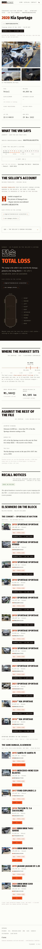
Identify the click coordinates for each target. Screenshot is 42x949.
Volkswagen (5, 933)
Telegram (32, 944)
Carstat (4, 937)
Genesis (33, 931)
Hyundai (4, 931)
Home (21, 2)
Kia (26, 10)
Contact (34, 2)
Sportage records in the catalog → (15, 736)
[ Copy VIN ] (21, 159)
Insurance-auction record (12, 10)
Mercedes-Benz (16, 931)
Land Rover (13, 933)
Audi (28, 931)
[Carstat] (7, 2)
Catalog (26, 2)
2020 (3, 12)
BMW (24, 931)
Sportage (33, 10)
